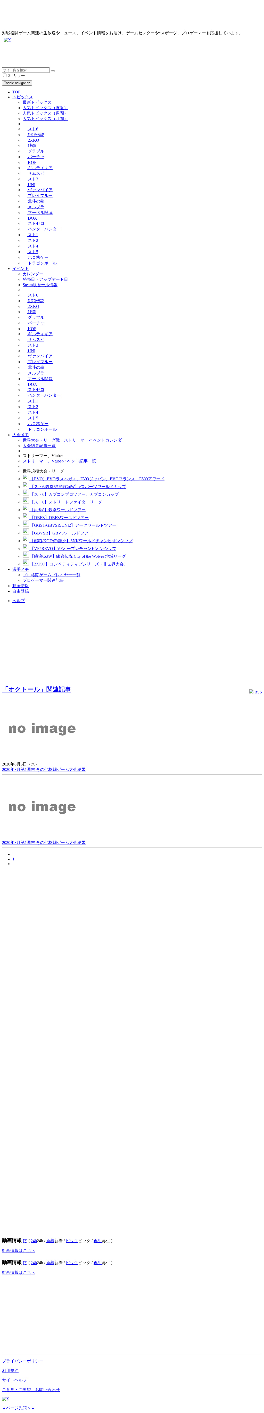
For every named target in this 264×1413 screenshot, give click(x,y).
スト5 (32, 252)
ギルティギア (40, 167)
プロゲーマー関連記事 (43, 580)
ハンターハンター (44, 229)
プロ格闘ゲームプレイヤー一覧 (51, 575)
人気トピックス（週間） (45, 113)
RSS (257, 692)
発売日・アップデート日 (45, 279)
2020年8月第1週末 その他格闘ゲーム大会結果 (44, 769)
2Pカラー (16, 75)
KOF (31, 162)
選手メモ (20, 569)
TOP (16, 92)
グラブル (35, 151)
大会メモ (20, 435)
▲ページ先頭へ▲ (18, 1408)
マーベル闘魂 (40, 212)
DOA (32, 218)
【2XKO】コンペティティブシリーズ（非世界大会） (78, 564)
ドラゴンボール (42, 263)
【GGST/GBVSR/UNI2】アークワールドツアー (72, 525)
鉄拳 (31, 145)
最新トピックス (37, 102)
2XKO (33, 140)
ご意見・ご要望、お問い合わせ (31, 1389)
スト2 (32, 240)
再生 (98, 1241)
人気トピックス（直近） (45, 108)
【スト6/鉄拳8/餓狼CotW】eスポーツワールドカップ (77, 486)
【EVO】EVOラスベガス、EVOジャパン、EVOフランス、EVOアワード (96, 479)
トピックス (22, 97)
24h (34, 1241)
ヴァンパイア (40, 190)
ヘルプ (18, 600)
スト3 (32, 179)
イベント (20, 268)
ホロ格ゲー (37, 257)
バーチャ (35, 157)
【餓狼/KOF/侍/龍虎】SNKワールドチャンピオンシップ (81, 541)
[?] (25, 1241)
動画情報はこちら (18, 1250)
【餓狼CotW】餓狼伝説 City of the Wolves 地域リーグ (77, 556)
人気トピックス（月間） (45, 118)
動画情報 (20, 586)
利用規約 (10, 1370)
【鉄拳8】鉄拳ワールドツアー (57, 510)
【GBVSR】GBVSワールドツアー (61, 533)
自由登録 (20, 591)
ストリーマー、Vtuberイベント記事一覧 (59, 461)
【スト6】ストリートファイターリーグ (65, 502)
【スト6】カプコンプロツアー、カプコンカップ (74, 494)
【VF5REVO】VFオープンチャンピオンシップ (72, 548)
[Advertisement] (132, 55)
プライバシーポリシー (22, 1361)
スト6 (32, 129)
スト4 (32, 246)
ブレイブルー (40, 195)
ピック (72, 1241)
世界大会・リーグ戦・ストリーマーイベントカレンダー (74, 440)
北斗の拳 (35, 201)
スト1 (32, 235)
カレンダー (33, 274)
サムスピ (35, 173)
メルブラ (35, 207)
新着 (50, 1241)
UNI (31, 184)
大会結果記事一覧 (39, 445)
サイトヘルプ (14, 1380)
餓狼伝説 (35, 134)
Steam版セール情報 (40, 285)
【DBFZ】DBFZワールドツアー (59, 517)
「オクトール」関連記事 (36, 689)
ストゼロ (35, 223)
